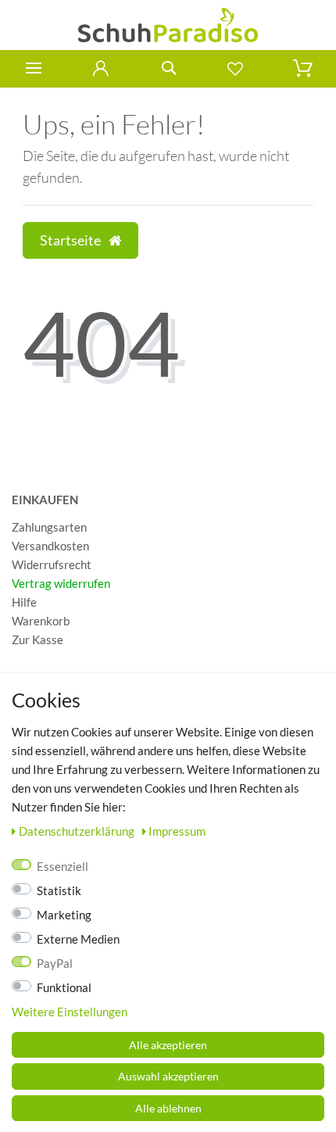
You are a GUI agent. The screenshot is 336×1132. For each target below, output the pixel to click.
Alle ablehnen (168, 1108)
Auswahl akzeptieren (168, 1076)
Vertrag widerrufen (61, 583)
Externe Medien (78, 939)
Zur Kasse (37, 639)
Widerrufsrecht (51, 564)
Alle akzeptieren (168, 1044)
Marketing (64, 915)
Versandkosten (50, 546)
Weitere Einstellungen (69, 1012)
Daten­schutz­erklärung (78, 831)
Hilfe (24, 602)
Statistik (59, 890)
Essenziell (62, 866)
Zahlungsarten (49, 527)
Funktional (64, 987)
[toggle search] (168, 68)
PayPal (55, 963)
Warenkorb (41, 621)
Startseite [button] (71, 240)
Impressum (177, 831)
